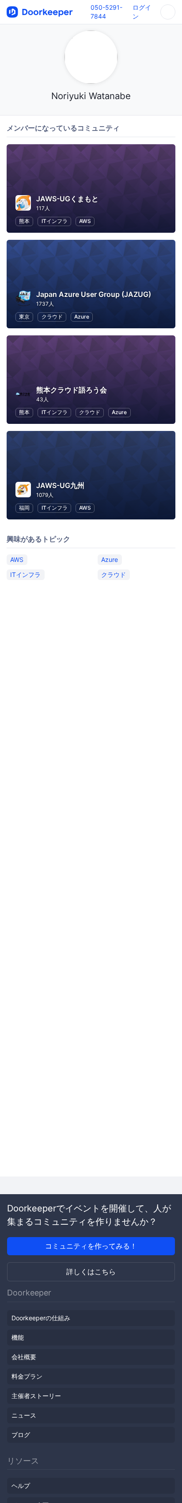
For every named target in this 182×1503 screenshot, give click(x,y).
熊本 (24, 221)
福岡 (24, 507)
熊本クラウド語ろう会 (71, 389)
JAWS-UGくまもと (67, 198)
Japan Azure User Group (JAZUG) (93, 294)
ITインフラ (55, 221)
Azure (81, 316)
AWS (85, 221)
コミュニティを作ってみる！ (91, 1246)
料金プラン (26, 1376)
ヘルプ (20, 1485)
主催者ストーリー (36, 1395)
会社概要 (23, 1357)
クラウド (52, 316)
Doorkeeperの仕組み (40, 1318)
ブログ (20, 1434)
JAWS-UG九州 (60, 485)
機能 (17, 1337)
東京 (24, 316)
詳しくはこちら (91, 1271)
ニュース (23, 1415)
